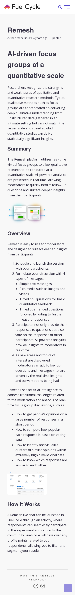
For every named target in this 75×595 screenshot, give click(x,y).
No (42, 586)
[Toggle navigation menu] (67, 7)
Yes (35, 586)
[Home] (22, 7)
